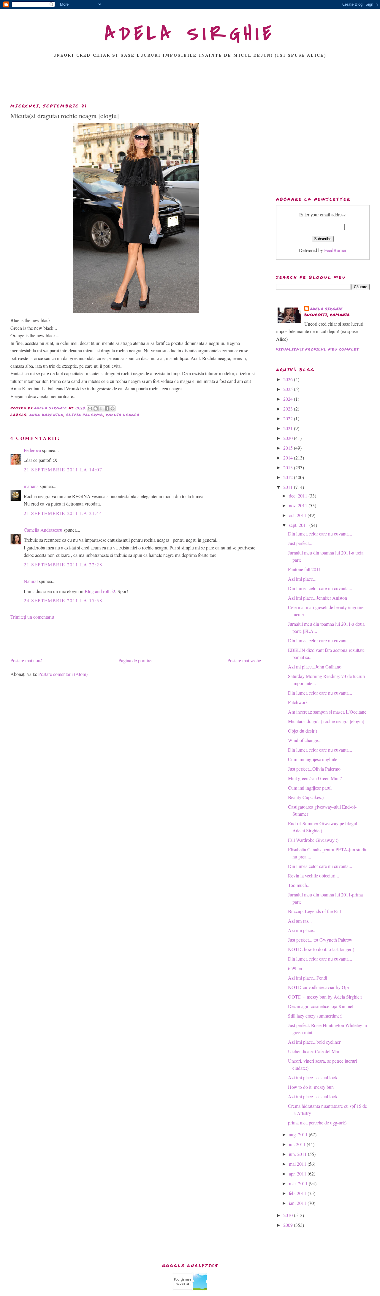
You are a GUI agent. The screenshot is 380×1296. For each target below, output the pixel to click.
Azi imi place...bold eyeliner (314, 1042)
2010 (288, 1215)
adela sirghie (326, 308)
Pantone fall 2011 (304, 569)
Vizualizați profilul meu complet (317, 349)
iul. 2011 (298, 1144)
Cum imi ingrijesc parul (310, 788)
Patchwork (298, 702)
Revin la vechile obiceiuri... (313, 875)
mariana (31, 486)
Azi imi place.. (301, 930)
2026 (288, 379)
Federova (32, 450)
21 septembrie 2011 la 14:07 (63, 469)
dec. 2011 (298, 495)
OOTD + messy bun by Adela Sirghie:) (325, 997)
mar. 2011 (299, 1183)
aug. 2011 (299, 1134)
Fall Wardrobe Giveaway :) (313, 840)
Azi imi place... (302, 579)
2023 (288, 408)
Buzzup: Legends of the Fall (314, 911)
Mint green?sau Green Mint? (315, 778)
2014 (288, 457)
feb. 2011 (298, 1193)
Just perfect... (300, 543)
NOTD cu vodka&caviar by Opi (318, 987)
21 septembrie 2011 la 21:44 (63, 513)
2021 (288, 428)
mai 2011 (298, 1164)
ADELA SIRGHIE (190, 34)
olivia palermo (84, 414)
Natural (31, 581)
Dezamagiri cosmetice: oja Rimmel (320, 1006)
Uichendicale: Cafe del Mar (313, 1051)
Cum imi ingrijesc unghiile (312, 759)
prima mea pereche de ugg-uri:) (317, 1122)
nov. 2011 (298, 505)
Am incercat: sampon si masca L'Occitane (327, 712)
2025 (288, 389)
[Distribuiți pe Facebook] (107, 408)
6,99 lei (295, 968)
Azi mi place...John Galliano (314, 666)
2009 (288, 1225)
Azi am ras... (300, 921)
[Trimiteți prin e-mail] (90, 408)
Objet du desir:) (302, 731)
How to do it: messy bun (311, 1087)
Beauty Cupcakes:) (306, 797)
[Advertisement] (190, 82)
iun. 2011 (298, 1154)
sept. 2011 (299, 525)
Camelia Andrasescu (43, 530)
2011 (288, 487)
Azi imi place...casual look (313, 1077)
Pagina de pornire (134, 660)
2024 (288, 399)
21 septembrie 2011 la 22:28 (63, 564)
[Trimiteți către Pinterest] (112, 408)
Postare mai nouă (26, 660)
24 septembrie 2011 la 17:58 (63, 600)
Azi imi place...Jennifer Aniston (317, 598)
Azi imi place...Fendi (307, 978)
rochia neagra (123, 414)
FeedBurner (335, 250)
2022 (288, 418)
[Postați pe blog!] (96, 408)
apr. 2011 (298, 1173)
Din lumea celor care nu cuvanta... (320, 533)
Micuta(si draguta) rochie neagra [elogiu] (326, 721)
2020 (288, 438)
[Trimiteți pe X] (101, 408)
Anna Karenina (46, 414)
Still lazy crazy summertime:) (315, 1016)
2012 (288, 477)
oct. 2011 (298, 515)
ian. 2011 (298, 1203)
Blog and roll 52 (100, 591)
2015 (288, 448)
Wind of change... (305, 740)
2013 (288, 467)
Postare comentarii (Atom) (63, 674)
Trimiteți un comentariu (32, 617)
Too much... (299, 885)
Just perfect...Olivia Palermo (314, 769)
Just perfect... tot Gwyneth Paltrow (320, 940)
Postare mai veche (244, 660)
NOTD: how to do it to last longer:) (321, 949)
